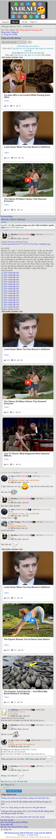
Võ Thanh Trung (32, 835)
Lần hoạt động (6, 216)
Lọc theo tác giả (6, 820)
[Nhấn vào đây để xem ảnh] (28, 243)
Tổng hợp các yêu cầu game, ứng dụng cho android (32, 48)
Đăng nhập (5, 32)
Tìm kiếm (3, 222)
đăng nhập (12, 781)
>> (7, 230)
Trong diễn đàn (7, 824)
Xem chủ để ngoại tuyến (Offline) (14, 822)
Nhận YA (33, 22)
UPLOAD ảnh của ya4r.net (28, 46)
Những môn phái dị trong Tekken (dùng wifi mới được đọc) (25, 798)
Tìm (29, 42)
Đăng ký (15, 32)
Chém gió (21, 219)
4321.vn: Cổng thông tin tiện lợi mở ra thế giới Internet (23, 807)
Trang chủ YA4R (10, 34)
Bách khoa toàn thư (29, 53)
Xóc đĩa (24, 22)
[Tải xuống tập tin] (11, 273)
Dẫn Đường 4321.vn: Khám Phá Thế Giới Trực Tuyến (23, 817)
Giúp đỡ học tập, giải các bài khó (27, 55)
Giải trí (13, 219)
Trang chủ (5, 22)
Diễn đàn (5, 219)
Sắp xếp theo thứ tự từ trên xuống (14, 827)
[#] (30, 234)
